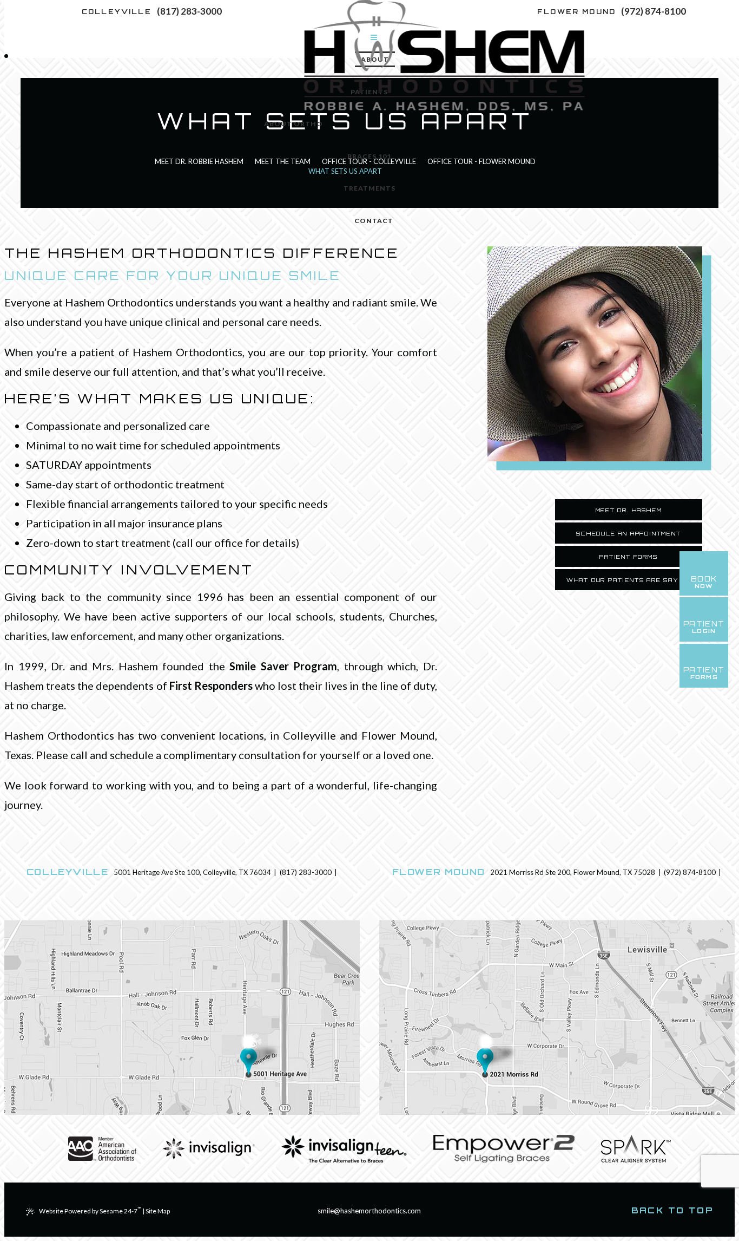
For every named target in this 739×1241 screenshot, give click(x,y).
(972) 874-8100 (653, 11)
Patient (704, 673)
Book (704, 582)
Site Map (158, 1211)
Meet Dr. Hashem (629, 510)
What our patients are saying (628, 580)
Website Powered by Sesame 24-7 (90, 1211)
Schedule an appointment (628, 533)
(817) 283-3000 (189, 11)
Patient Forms (628, 556)
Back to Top (672, 1210)
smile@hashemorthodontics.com (369, 1210)
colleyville (116, 12)
